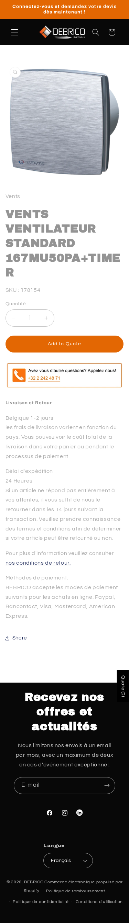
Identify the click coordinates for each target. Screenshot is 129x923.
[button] (14, 32)
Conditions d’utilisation (99, 902)
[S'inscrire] (107, 785)
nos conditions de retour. (38, 563)
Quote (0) (123, 686)
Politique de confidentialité (41, 902)
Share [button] (19, 638)
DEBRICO (33, 882)
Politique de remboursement (75, 891)
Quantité (16, 303)
